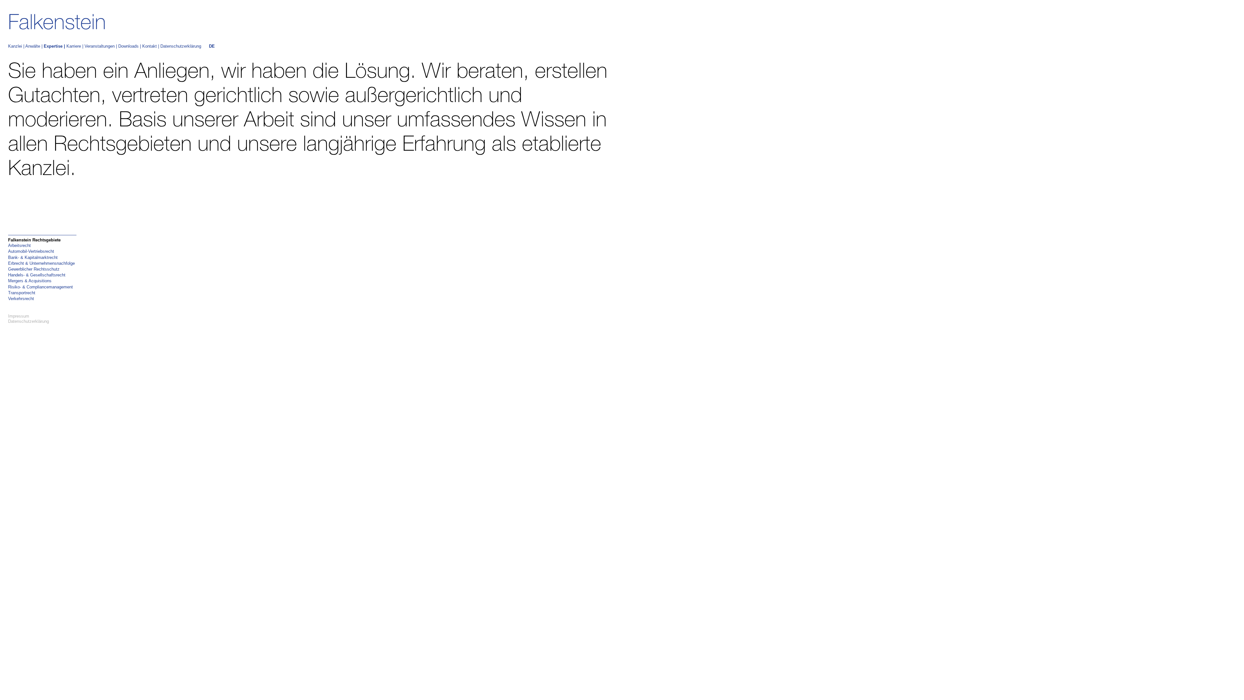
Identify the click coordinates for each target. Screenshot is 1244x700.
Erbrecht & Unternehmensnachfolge (41, 263)
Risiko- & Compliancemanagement (40, 287)
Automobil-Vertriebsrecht (31, 251)
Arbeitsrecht (19, 245)
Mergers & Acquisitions (30, 280)
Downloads (128, 46)
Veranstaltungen (100, 46)
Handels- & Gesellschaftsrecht (36, 275)
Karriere (73, 46)
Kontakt (149, 46)
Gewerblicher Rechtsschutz (34, 269)
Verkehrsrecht (21, 298)
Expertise (53, 46)
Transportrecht (21, 292)
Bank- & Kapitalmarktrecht (33, 257)
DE (212, 46)
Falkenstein (57, 22)
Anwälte (32, 46)
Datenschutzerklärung (180, 46)
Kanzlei (15, 46)
